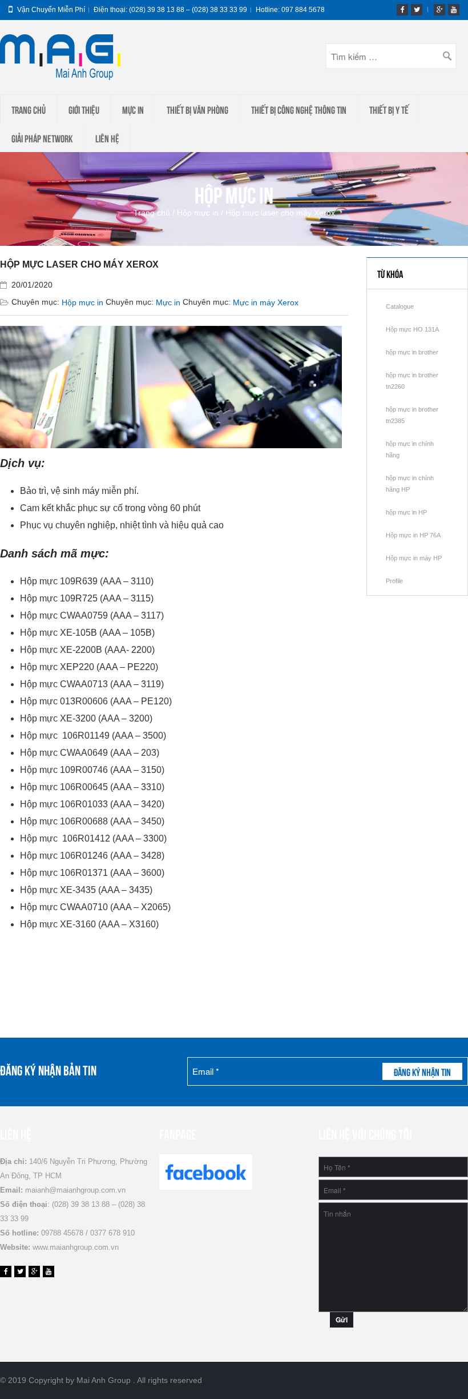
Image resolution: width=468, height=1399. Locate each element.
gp (439, 9)
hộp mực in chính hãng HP (410, 484)
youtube (453, 9)
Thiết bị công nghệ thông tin (298, 109)
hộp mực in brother (412, 352)
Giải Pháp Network (41, 137)
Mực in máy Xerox (265, 302)
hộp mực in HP (406, 512)
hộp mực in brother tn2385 (412, 415)
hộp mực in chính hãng (410, 449)
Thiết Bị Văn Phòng (197, 109)
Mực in (133, 109)
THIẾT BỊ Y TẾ (389, 109)
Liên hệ (107, 137)
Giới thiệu (83, 109)
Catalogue (400, 306)
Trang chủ (28, 109)
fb (402, 9)
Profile (394, 580)
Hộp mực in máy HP (414, 558)
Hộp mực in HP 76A (413, 535)
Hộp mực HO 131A (412, 329)
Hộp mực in (198, 212)
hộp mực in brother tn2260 (412, 381)
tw (416, 9)
